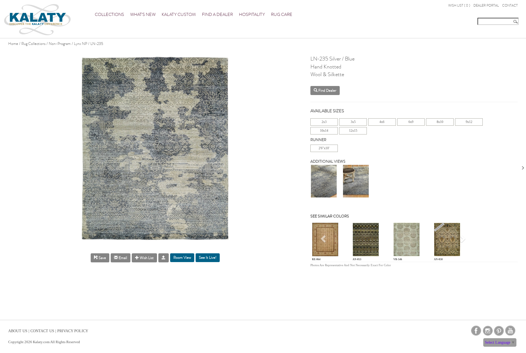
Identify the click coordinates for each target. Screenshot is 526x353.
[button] (324, 240)
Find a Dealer (217, 15)
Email (122, 257)
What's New (143, 15)
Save (102, 257)
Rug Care (281, 15)
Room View (182, 257)
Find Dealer (327, 90)
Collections (109, 15)
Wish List (146, 257)
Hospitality (252, 15)
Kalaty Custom (179, 15)
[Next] (523, 166)
